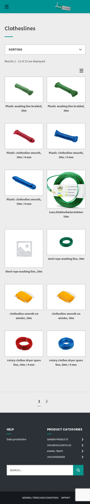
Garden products (57, 439)
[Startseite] (63, 6)
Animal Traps (55, 451)
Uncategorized (56, 456)
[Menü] (13, 6)
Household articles (59, 445)
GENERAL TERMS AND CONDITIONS (40, 497)
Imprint (65, 497)
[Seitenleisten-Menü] (82, 71)
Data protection (16, 439)
